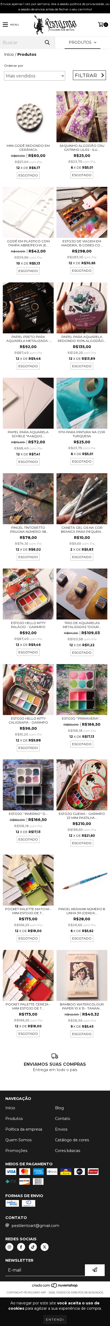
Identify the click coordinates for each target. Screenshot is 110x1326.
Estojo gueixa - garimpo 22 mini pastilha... (82, 816)
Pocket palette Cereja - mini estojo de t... (28, 1006)
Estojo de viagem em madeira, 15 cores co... (82, 243)
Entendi (55, 1319)
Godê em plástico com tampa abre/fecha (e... (28, 243)
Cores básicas (67, 1150)
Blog (59, 1108)
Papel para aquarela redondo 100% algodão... (82, 339)
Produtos (14, 1118)
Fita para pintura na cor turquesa (81, 434)
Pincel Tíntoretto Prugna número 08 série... (28, 530)
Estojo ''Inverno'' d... (28, 814)
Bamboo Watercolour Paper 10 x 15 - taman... (82, 1006)
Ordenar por (13, 66)
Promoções (16, 1150)
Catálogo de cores (72, 1140)
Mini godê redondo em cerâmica (28, 148)
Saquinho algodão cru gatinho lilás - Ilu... (82, 148)
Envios (61, 1129)
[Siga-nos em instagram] (9, 1247)
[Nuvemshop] (55, 1287)
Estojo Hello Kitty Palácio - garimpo (28, 625)
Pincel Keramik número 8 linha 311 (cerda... (81, 911)
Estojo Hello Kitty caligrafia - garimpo (28, 720)
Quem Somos (18, 1140)
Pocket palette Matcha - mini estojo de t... (28, 911)
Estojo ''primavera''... (82, 718)
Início (9, 54)
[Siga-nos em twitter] (45, 1247)
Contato (62, 1118)
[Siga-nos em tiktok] (33, 1247)
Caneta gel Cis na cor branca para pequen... (82, 530)
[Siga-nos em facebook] (21, 1247)
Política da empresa (23, 1129)
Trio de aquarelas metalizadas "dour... (82, 625)
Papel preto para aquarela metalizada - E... (28, 339)
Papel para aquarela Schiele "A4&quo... (28, 434)
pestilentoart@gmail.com (35, 1225)
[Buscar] (47, 43)
